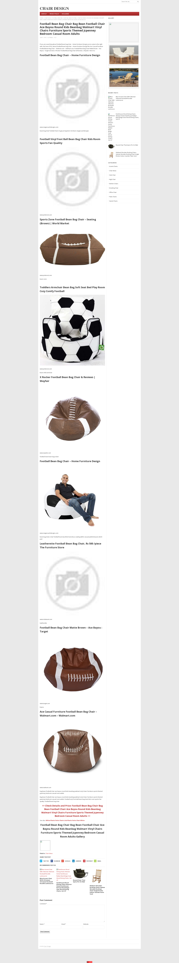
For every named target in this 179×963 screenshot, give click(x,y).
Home (41, 18)
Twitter (46, 861)
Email (99, 861)
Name (42, 924)
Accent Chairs (113, 166)
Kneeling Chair (113, 188)
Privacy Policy (54, 14)
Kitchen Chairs (113, 184)
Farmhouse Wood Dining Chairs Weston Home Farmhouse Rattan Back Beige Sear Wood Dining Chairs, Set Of (127, 116)
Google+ (68, 861)
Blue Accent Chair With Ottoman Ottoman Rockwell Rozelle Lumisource (126, 98)
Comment (43, 904)
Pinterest (89, 861)
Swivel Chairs (113, 201)
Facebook (57, 861)
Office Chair (113, 192)
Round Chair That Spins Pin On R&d (127, 145)
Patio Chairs (113, 197)
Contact (44, 14)
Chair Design (47, 946)
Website (85, 924)
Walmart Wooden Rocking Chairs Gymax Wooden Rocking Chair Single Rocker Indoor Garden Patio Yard (127, 154)
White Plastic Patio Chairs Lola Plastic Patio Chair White (65, 820)
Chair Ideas (47, 18)
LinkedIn (78, 861)
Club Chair (112, 175)
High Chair (112, 179)
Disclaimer (65, 14)
